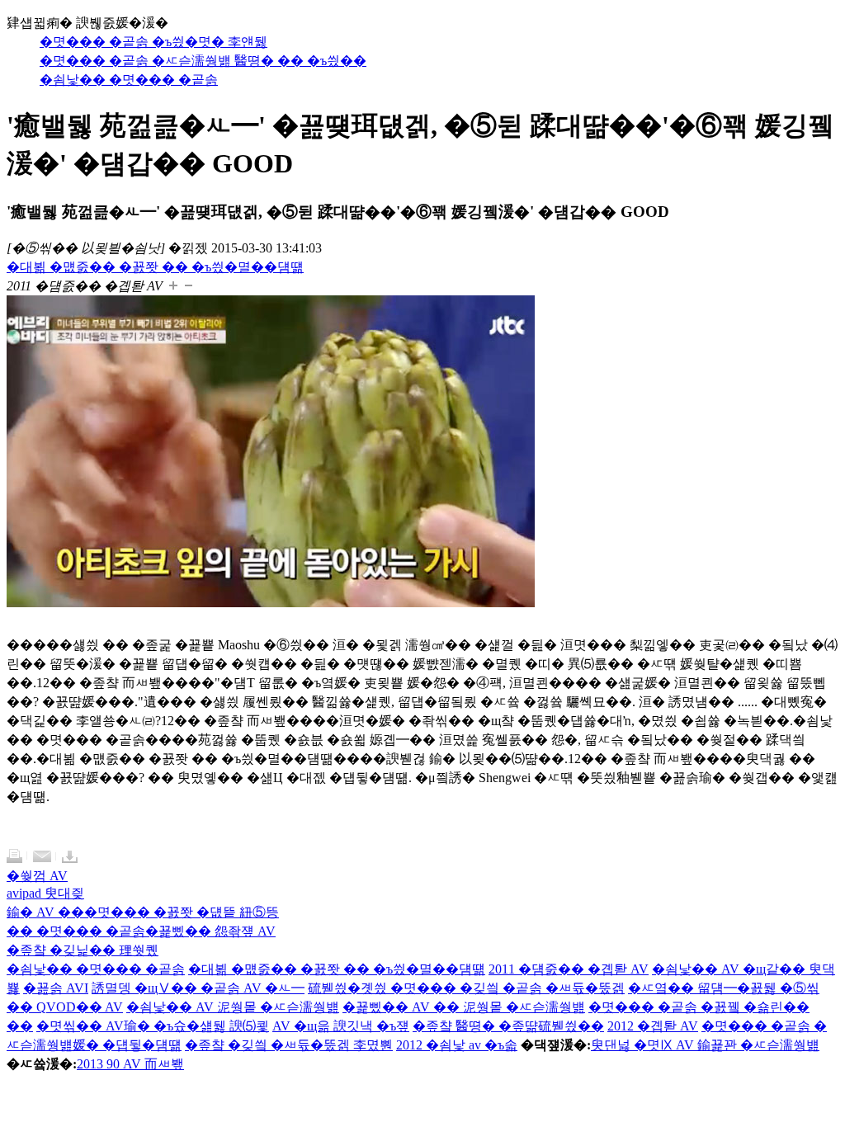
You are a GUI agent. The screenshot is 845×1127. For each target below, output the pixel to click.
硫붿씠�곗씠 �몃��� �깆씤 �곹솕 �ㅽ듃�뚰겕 (466, 988)
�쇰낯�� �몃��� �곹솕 (96, 969)
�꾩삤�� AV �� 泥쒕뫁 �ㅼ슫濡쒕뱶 (463, 1007)
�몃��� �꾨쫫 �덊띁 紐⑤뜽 (181, 912)
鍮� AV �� (45, 912)
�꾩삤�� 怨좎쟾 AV (210, 931)
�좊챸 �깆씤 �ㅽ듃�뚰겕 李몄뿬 (289, 1045)
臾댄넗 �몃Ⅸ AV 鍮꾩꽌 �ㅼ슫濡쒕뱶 (705, 1045)
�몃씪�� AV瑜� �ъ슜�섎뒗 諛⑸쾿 (152, 1026)
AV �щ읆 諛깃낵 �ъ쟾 (340, 1026)
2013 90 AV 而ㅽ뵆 (130, 1064)
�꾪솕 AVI (55, 988)
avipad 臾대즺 (45, 893)
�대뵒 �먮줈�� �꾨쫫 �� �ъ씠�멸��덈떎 (336, 969)
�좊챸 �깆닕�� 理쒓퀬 (82, 950)
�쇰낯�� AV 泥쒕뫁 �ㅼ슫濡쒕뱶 (232, 1007)
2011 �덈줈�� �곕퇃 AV (569, 969)
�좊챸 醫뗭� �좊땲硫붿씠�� (508, 1026)
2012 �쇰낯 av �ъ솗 (456, 1045)
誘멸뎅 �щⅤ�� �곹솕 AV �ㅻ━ (198, 988)
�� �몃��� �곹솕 (76, 931)
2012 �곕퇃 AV (652, 1026)
